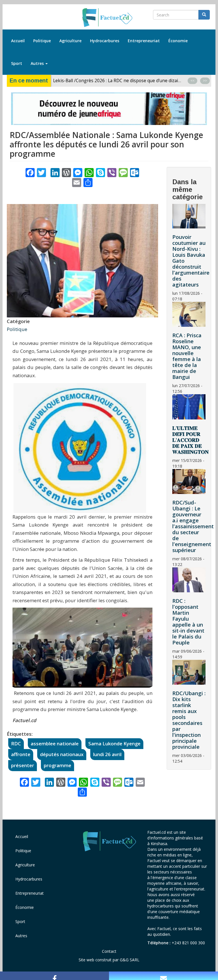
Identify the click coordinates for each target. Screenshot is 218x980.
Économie (178, 40)
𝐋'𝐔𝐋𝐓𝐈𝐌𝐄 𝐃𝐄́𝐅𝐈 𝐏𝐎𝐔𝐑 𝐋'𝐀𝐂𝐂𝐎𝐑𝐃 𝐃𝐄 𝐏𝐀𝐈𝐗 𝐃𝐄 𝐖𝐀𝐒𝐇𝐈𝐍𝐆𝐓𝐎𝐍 (190, 440)
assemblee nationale (55, 743)
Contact (109, 951)
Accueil (18, 40)
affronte (20, 754)
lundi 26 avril (107, 754)
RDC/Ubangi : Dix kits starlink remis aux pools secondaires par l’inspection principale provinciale (189, 720)
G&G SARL (129, 959)
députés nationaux (61, 754)
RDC (16, 743)
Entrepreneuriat (144, 40)
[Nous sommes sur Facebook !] (54, 975)
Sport (16, 63)
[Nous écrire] (163, 975)
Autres (38, 63)
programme (57, 765)
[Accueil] (109, 18)
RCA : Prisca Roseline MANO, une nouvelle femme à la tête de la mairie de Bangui (187, 356)
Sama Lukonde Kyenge (114, 743)
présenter (22, 765)
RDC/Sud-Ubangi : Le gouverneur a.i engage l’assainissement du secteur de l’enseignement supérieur (193, 526)
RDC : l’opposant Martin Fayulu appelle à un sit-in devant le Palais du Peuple (188, 621)
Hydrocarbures (104, 40)
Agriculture (70, 40)
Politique (42, 40)
